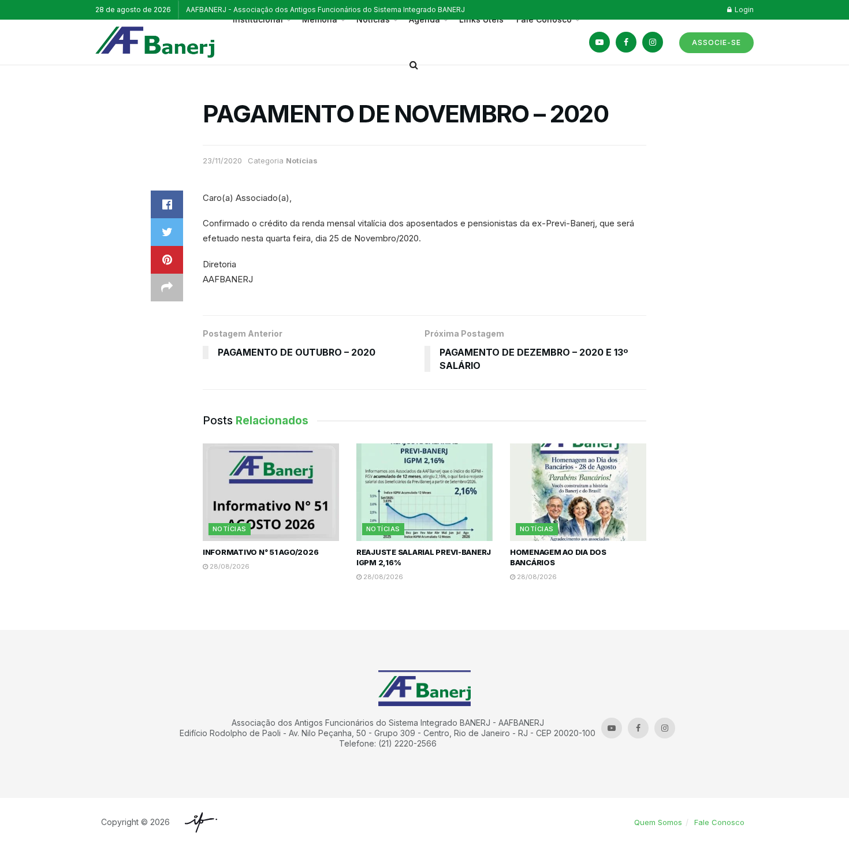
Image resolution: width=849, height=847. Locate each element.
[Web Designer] (198, 822)
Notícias (302, 160)
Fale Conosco (719, 822)
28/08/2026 (229, 566)
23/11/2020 (222, 160)
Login (743, 9)
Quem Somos (658, 822)
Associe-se (716, 42)
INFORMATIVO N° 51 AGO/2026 (260, 552)
